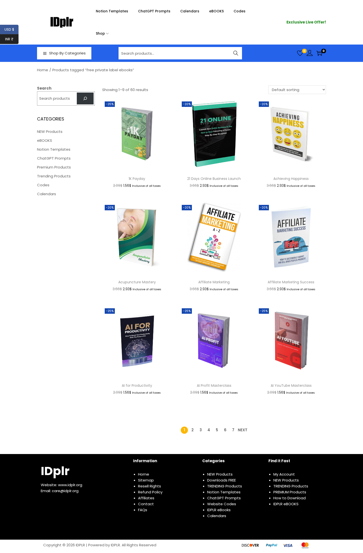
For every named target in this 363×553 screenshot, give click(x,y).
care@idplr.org (65, 490)
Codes (43, 185)
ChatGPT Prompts (54, 158)
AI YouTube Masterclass (291, 385)
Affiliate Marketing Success (291, 282)
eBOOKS (44, 140)
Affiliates (146, 498)
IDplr (55, 471)
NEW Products (49, 131)
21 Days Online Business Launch (214, 178)
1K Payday (137, 178)
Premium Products (54, 167)
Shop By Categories (67, 53)
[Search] (85, 98)
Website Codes (221, 503)
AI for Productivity (137, 385)
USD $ (11, 29)
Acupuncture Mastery (137, 282)
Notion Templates (53, 149)
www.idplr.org (70, 484)
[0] (300, 53)
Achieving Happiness (291, 178)
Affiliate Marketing (214, 282)
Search (236, 53)
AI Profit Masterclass (214, 385)
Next (242, 430)
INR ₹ (12, 39)
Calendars (46, 193)
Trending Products (54, 176)
